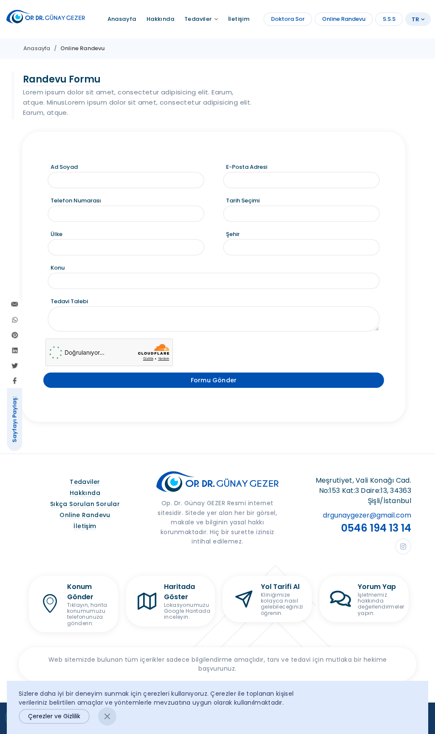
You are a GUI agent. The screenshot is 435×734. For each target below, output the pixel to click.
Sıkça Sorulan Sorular (85, 504)
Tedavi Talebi (69, 301)
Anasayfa (37, 48)
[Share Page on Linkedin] (15, 350)
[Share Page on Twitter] (15, 365)
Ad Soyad (64, 167)
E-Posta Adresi (246, 167)
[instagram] (403, 546)
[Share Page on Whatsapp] (15, 319)
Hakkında (85, 493)
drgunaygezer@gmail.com (367, 515)
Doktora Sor (288, 19)
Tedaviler (85, 482)
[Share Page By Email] (15, 304)
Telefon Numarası (76, 200)
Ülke (56, 234)
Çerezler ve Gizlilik (54, 716)
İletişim (84, 526)
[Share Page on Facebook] (15, 380)
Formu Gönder (214, 380)
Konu (58, 268)
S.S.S (389, 19)
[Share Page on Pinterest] (15, 334)
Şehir (233, 234)
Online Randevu (343, 19)
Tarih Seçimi (243, 200)
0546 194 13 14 (376, 528)
